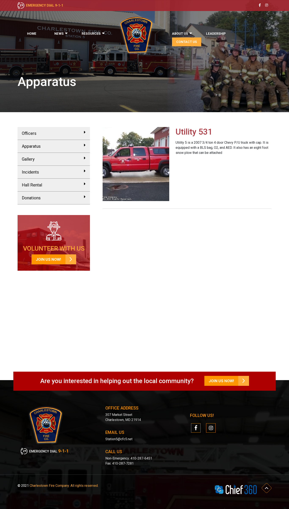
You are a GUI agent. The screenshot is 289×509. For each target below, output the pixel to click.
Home (31, 34)
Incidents (30, 172)
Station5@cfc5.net (118, 439)
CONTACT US (186, 42)
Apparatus (31, 146)
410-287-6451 (141, 458)
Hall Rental (32, 185)
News (59, 34)
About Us (180, 34)
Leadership (216, 34)
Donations (31, 197)
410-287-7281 (123, 463)
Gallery (28, 159)
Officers (29, 133)
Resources (91, 34)
